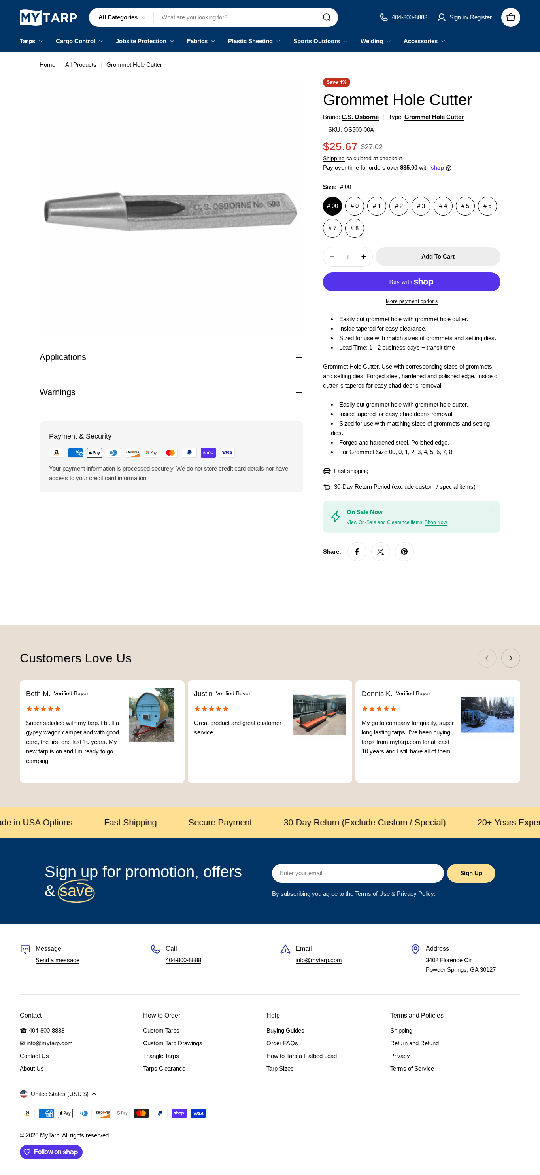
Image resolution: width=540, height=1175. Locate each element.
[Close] (490, 510)
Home (47, 64)
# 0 (355, 205)
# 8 (355, 228)
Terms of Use (372, 893)
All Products (80, 64)
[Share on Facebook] (356, 551)
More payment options (412, 301)
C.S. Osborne (360, 117)
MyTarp (49, 1135)
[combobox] (213, 17)
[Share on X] (380, 551)
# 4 (443, 205)
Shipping (334, 158)
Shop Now (436, 522)
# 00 (332, 205)
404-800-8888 (183, 960)
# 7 (332, 228)
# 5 (465, 205)
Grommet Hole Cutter (434, 117)
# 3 (421, 205)
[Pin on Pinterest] (404, 551)
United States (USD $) (60, 1093)
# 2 (399, 205)
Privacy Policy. (416, 893)
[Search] (327, 17)
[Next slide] (510, 658)
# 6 (487, 205)
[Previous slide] (487, 658)
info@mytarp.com (319, 960)
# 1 (377, 205)
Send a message (57, 960)
